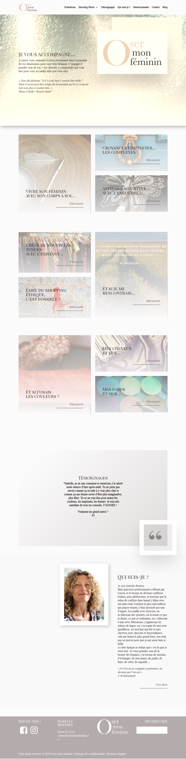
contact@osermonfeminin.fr (73, 737)
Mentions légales (116, 754)
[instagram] (34, 733)
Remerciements (141, 7)
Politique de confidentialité (89, 754)
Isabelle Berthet (65, 723)
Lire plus (161, 684)
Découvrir (77, 204)
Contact (156, 7)
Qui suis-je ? (124, 7)
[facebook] (24, 733)
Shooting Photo (86, 7)
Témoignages (108, 7)
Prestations (70, 7)
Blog (165, 7)
